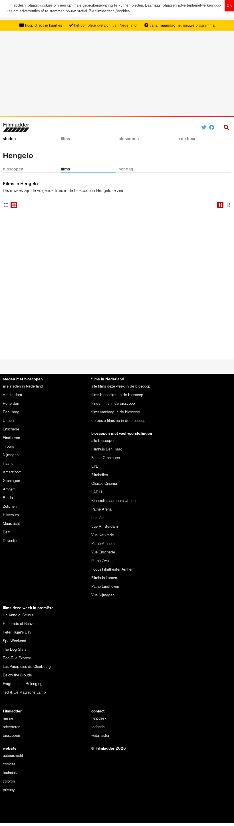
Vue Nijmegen (102, 595)
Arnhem (9, 489)
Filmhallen (99, 475)
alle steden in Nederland (23, 386)
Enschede (11, 429)
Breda (8, 498)
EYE (94, 466)
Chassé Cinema (104, 483)
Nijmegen (11, 455)
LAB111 (97, 492)
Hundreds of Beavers (20, 624)
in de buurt (186, 139)
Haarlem (10, 463)
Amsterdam (12, 395)
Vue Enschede (103, 552)
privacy (9, 790)
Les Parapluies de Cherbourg (27, 666)
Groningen (11, 481)
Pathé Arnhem (103, 543)
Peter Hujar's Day (17, 632)
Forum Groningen (105, 458)
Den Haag (11, 412)
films (65, 139)
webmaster (100, 735)
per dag (125, 169)
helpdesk (98, 718)
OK (229, 5)
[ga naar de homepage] (16, 126)
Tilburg (8, 446)
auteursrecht (13, 755)
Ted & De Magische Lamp (24, 692)
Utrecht (9, 420)
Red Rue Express (17, 658)
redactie (98, 727)
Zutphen (10, 506)
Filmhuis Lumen (104, 578)
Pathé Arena (101, 509)
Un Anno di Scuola (18, 615)
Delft (7, 532)
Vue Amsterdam (104, 526)
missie (8, 718)
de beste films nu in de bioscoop (118, 420)
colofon (9, 781)
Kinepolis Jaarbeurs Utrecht (114, 501)
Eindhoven (11, 438)
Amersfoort (12, 472)
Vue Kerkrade (102, 535)
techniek (10, 773)
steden (9, 139)
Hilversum (11, 515)
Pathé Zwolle (101, 561)
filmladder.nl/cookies (112, 11)
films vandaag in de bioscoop (115, 412)
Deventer (10, 541)
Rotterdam (11, 403)
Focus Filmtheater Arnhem (112, 569)
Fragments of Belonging (23, 684)
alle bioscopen (103, 440)
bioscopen (128, 139)
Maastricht (11, 523)
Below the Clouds (17, 675)
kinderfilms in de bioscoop (113, 403)
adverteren (11, 727)
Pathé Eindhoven (105, 586)
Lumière (97, 518)
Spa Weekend (14, 641)
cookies (9, 764)
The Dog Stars (14, 649)
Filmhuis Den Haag (106, 449)
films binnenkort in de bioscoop (117, 395)
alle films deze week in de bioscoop (120, 386)
